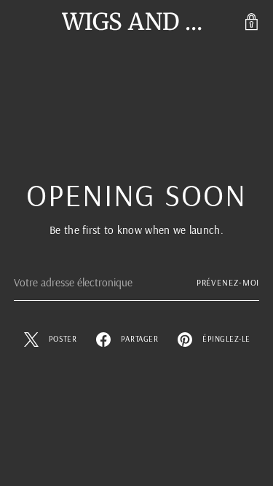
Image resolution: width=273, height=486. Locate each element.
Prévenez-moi (228, 282)
